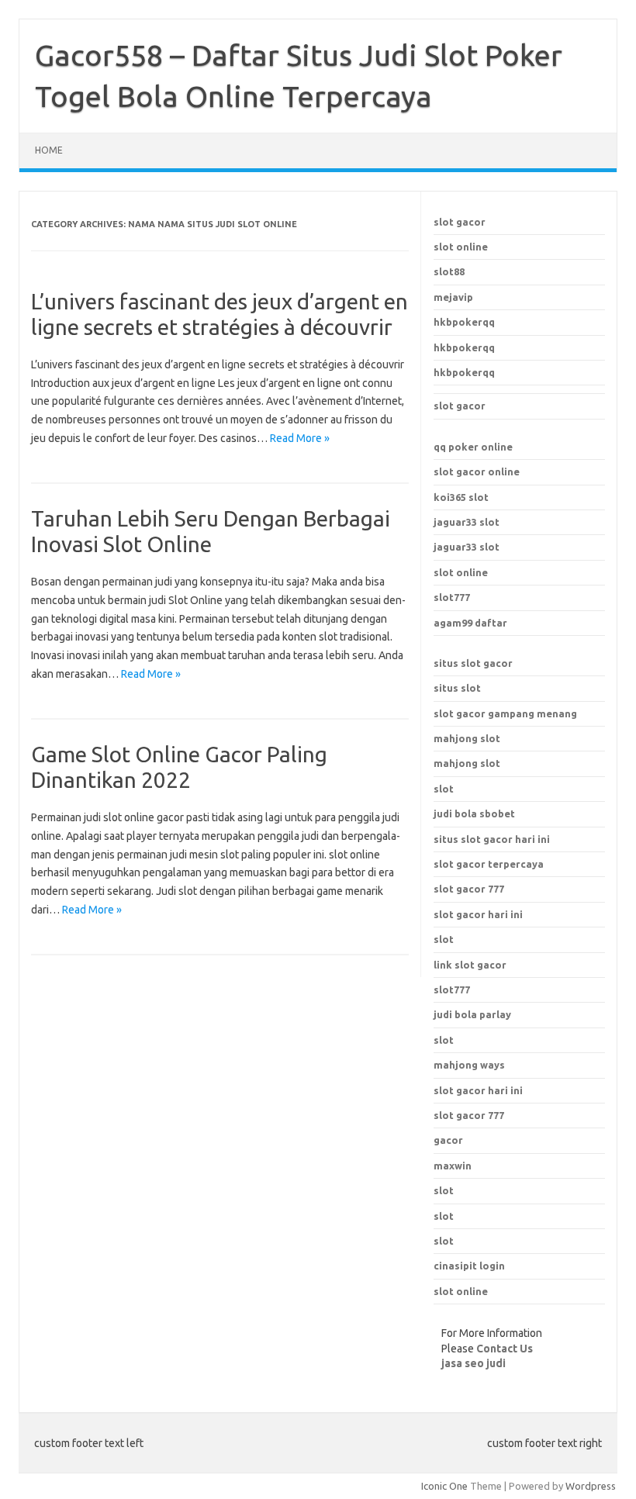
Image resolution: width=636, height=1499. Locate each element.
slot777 (452, 597)
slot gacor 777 (469, 888)
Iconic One (444, 1485)
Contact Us (504, 1348)
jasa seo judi (473, 1363)
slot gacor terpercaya (489, 863)
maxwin (453, 1165)
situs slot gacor (473, 663)
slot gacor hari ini (478, 914)
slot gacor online (477, 471)
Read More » (300, 438)
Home (49, 150)
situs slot (457, 687)
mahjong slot (467, 738)
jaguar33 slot (466, 521)
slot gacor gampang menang (505, 713)
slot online (461, 246)
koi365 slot (461, 497)
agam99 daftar (470, 622)
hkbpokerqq (464, 321)
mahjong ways (469, 1064)
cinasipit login (469, 1265)
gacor (448, 1140)
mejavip (453, 297)
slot (444, 788)
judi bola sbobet (474, 813)
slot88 (449, 271)
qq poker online (473, 446)
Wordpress (590, 1485)
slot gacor (460, 221)
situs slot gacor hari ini (492, 839)
